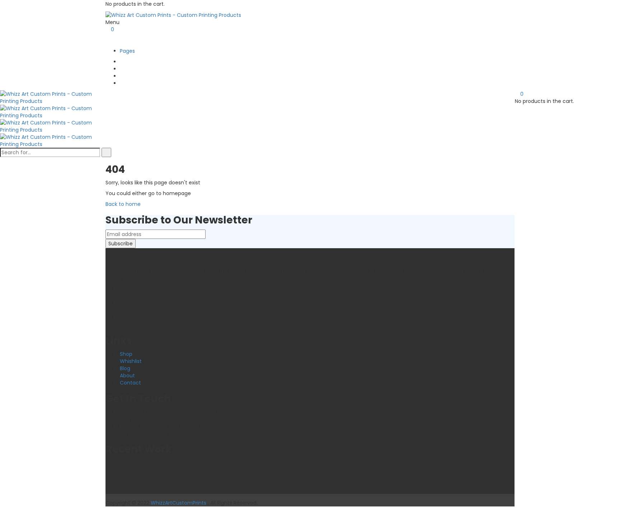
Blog (125, 368)
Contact (130, 382)
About (127, 375)
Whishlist (131, 361)
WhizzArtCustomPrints (178, 502)
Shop (126, 354)
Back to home (123, 204)
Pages (127, 51)
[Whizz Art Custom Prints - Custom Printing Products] (173, 14)
